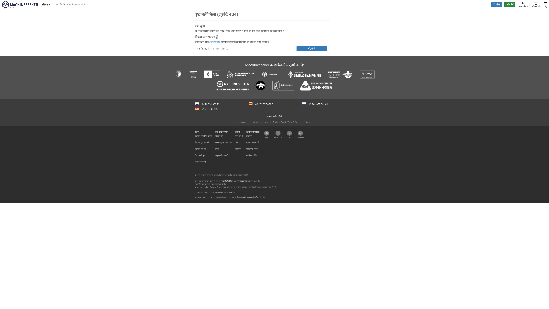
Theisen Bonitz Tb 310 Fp (285, 122)
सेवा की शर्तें (252, 197)
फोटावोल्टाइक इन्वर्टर (260, 122)
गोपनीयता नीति (241, 197)
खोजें (498, 4)
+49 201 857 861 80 (318, 104)
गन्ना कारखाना (243, 122)
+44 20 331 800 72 (209, 104)
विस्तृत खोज (215, 41)
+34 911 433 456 (209, 108)
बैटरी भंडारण (306, 122)
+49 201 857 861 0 (263, 104)
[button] (545, 4)
